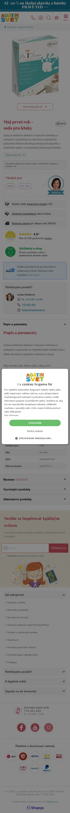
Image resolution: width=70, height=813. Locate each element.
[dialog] (35, 406)
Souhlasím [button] (35, 422)
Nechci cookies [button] (35, 430)
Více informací (11, 415)
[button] (35, 438)
